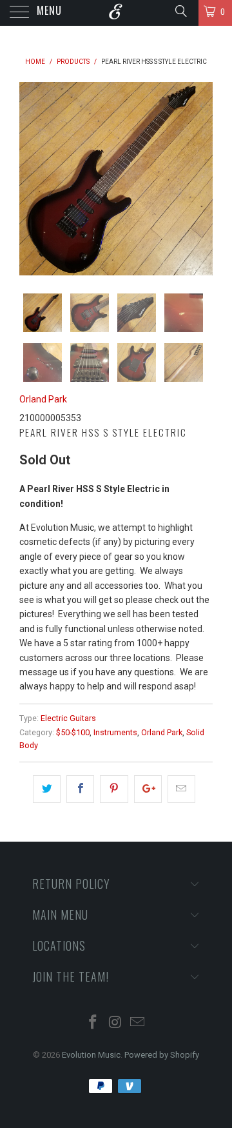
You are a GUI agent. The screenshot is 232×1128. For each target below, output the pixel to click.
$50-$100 (73, 732)
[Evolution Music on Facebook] (92, 1023)
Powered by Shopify (161, 1055)
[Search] (180, 11)
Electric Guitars (68, 718)
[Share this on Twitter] (47, 788)
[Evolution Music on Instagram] (115, 1023)
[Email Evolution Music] (138, 1023)
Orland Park (43, 399)
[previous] (31, 178)
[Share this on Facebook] (80, 788)
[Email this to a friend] (181, 788)
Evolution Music (91, 1055)
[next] (200, 178)
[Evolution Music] (116, 13)
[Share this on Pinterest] (114, 788)
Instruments (115, 732)
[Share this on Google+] (148, 788)
